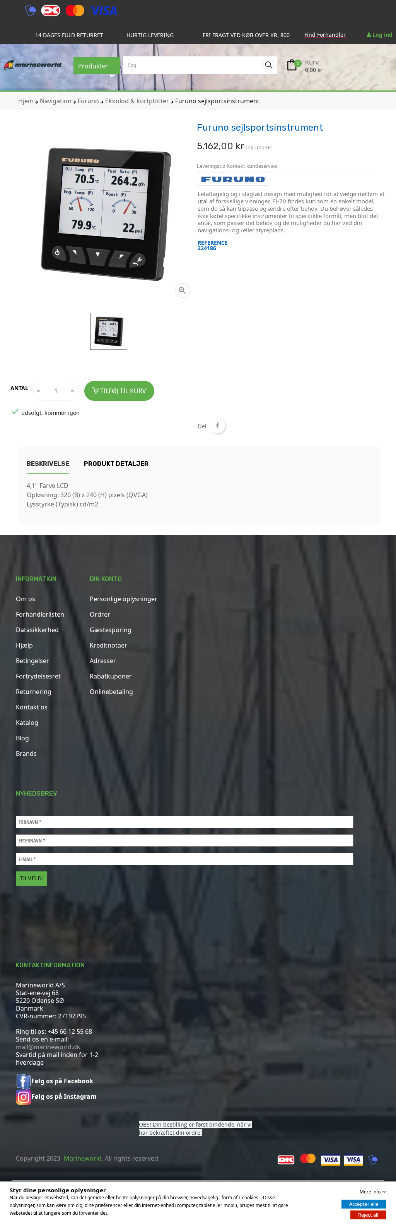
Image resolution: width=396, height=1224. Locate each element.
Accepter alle (363, 1203)
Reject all (368, 1214)
